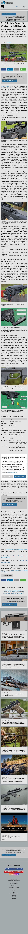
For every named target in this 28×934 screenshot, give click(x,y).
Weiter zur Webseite (19, 476)
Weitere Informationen (12, 472)
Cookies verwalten (8, 476)
